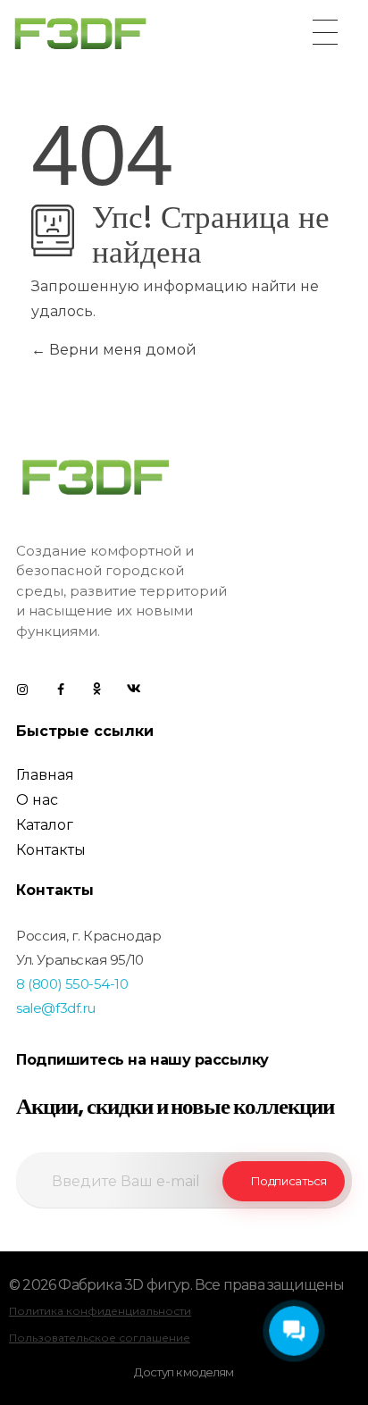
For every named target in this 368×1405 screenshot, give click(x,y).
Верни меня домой (121, 349)
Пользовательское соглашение (99, 1337)
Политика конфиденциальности (100, 1310)
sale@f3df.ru (56, 1007)
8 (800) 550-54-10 (72, 983)
